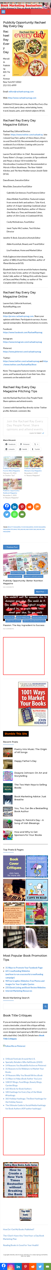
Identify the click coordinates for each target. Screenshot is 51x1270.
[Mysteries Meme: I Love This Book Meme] (14, 937)
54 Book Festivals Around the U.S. (20, 1059)
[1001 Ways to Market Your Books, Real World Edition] (33, 725)
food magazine (27, 527)
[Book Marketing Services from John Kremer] (14, 866)
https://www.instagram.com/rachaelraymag (22, 342)
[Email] (22, 514)
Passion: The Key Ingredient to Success (23, 625)
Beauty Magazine (17, 573)
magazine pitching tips (11, 529)
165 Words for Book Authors (18, 1088)
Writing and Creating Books (34, 621)
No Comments (8, 587)
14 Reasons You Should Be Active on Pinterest (25, 1065)
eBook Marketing (39, 617)
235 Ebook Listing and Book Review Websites (25, 987)
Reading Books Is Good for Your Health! (21, 1245)
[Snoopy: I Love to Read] (37, 890)
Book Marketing (23, 617)
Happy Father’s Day (25, 761)
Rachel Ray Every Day (28, 529)
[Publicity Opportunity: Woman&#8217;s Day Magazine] (33, 461)
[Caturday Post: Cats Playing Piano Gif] (14, 890)
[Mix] (37, 506)
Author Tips (9, 617)
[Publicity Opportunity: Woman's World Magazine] (37, 914)
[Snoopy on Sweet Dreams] (37, 866)
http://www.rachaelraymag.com (22, 98)
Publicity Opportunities (33, 576)
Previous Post (12, 547)
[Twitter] (6, 514)
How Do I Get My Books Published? (18, 1229)
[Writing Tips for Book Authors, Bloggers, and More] (37, 937)
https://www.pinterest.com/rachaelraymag (22, 351)
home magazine (40, 527)
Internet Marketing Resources (18, 991)
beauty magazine (14, 527)
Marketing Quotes (13, 621)
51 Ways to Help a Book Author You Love (23, 1078)
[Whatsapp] (14, 514)
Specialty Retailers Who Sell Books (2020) (23, 1062)
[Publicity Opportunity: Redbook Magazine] (12, 484)
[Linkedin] (14, 506)
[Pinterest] (22, 506)
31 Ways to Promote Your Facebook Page (24, 967)
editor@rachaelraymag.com (21, 91)
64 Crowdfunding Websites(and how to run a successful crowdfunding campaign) (24, 974)
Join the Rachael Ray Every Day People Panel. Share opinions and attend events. (25, 425)
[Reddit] (29, 506)
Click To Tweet (35, 433)
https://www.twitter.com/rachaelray (27, 134)
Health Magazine (15, 576)
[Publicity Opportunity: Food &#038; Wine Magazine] (12, 461)
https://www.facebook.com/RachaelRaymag (22, 332)
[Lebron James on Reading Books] (14, 914)
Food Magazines (33, 573)
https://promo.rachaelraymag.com (18, 316)
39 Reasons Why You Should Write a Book (24, 1075)
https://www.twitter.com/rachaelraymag (21, 361)
